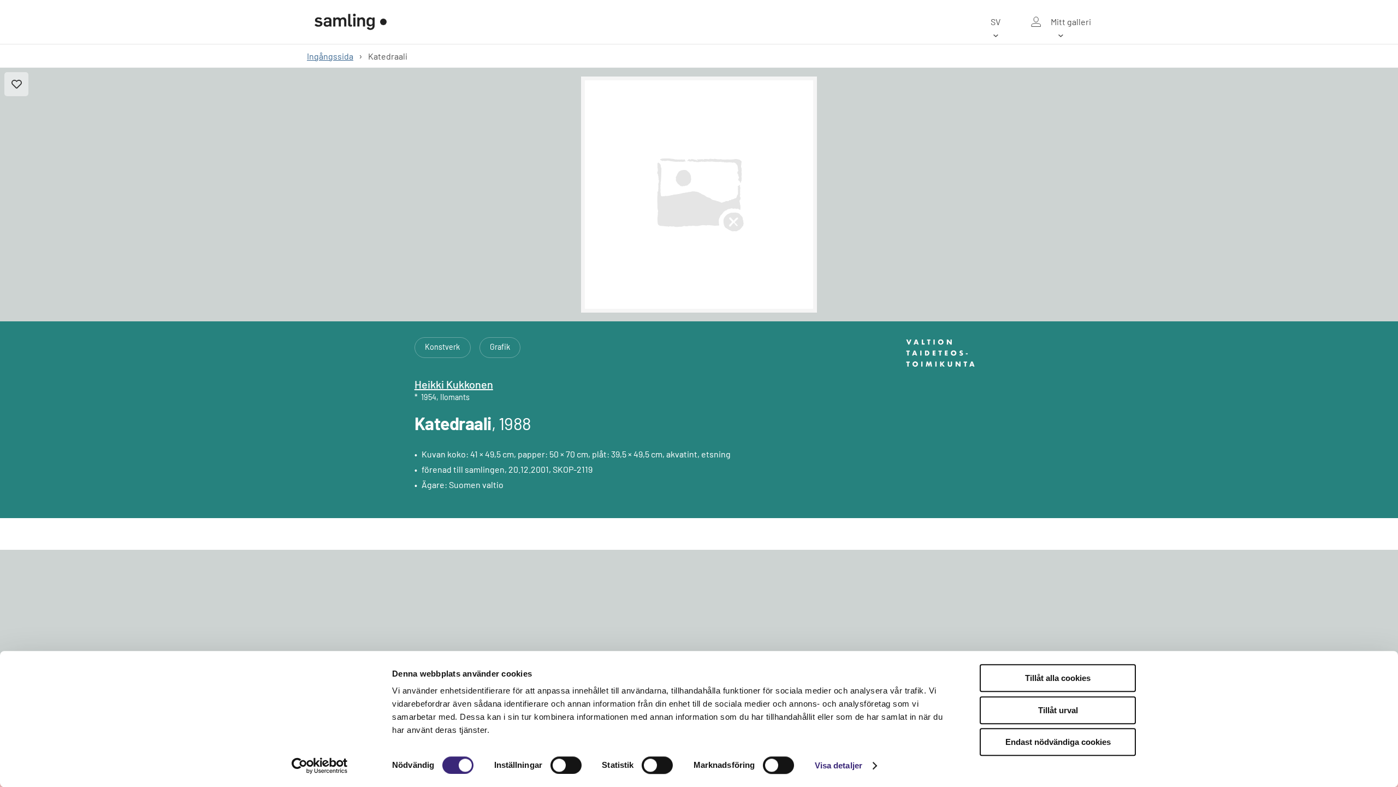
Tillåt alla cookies (1058, 678)
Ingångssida (330, 56)
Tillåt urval (1058, 710)
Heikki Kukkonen (453, 384)
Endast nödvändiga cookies (1058, 742)
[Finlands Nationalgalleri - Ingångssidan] (350, 22)
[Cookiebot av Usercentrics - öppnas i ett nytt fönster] (320, 765)
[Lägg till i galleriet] (16, 84)
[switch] (566, 765)
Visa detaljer (838, 765)
